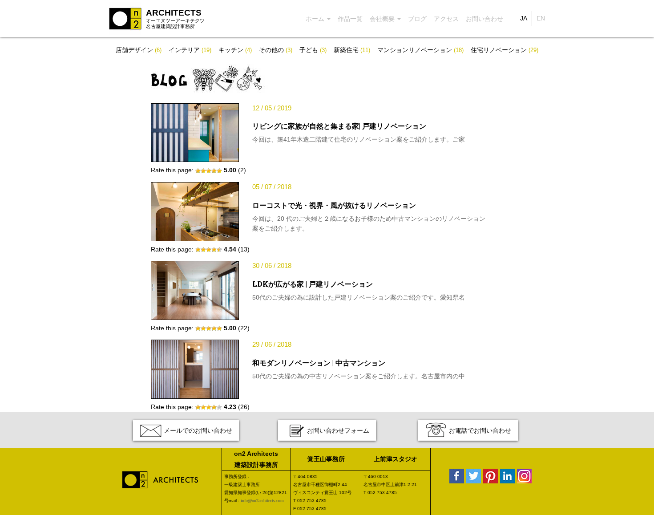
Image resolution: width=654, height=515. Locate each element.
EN (541, 18)
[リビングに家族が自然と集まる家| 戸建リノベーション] (195, 132)
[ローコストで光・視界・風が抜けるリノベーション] (195, 211)
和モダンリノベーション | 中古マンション (318, 362)
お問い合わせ (484, 18)
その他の (275, 49)
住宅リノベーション (504, 49)
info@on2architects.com (262, 500)
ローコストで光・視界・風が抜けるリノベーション (334, 205)
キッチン (235, 49)
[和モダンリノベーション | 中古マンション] (195, 368)
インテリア (190, 49)
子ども (313, 49)
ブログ (417, 18)
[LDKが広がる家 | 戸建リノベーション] (195, 289)
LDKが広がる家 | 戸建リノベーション (312, 283)
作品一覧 (350, 18)
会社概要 (383, 18)
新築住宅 (352, 49)
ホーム (316, 18)
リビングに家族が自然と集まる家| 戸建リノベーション (339, 125)
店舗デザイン (138, 49)
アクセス (446, 18)
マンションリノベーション (420, 49)
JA (523, 18)
